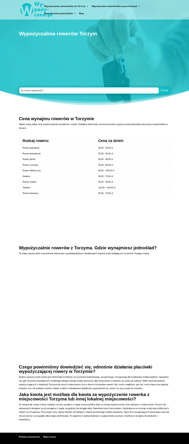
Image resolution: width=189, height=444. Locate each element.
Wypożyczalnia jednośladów (58, 13)
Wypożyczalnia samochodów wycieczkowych (114, 6)
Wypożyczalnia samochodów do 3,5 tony (64, 6)
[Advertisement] (94, 62)
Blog (81, 13)
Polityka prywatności (29, 437)
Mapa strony (49, 437)
